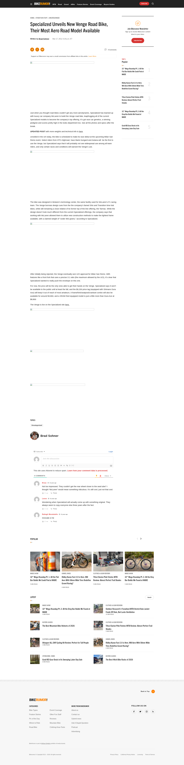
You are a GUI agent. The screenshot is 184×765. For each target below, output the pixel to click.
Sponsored (46, 656)
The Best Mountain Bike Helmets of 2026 (58, 625)
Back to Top (145, 691)
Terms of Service (150, 754)
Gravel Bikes (66, 573)
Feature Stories (82, 4)
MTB (54, 4)
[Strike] (52, 465)
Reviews (53, 719)
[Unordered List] (58, 465)
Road (60, 4)
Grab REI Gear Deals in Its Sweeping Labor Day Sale (62, 659)
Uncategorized (37, 425)
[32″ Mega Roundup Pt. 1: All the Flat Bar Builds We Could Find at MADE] (45, 561)
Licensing (140, 754)
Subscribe (144, 3)
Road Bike (33, 727)
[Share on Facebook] (32, 49)
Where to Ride (34, 723)
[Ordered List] (55, 465)
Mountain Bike (55, 723)
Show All (149, 597)
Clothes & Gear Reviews (101, 573)
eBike (73, 4)
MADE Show (34, 573)
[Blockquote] (61, 465)
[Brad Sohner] (34, 436)
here (81, 131)
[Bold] (43, 465)
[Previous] (137, 539)
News (53, 656)
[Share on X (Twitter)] (37, 49)
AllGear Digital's (45, 743)
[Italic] (46, 465)
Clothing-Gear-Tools (57, 727)
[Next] (141, 539)
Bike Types (33, 710)
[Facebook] (133, 711)
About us (74, 710)
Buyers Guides (109, 4)
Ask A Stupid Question (79, 723)
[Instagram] (146, 711)
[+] (73, 465)
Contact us (75, 714)
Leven (44, 498)
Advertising (75, 731)
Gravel (66, 4)
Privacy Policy (114, 754)
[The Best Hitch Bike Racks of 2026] (98, 659)
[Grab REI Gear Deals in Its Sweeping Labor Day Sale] (35, 659)
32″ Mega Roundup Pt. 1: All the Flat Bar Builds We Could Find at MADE (133, 71)
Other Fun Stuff (55, 714)
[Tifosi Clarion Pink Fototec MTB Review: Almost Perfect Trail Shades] (108, 561)
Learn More (92, 56)
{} (70, 465)
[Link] (67, 465)
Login (110, 451)
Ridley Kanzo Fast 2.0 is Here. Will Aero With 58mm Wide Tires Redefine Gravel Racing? (133, 86)
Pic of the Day (34, 719)
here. (67, 305)
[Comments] (106, 49)
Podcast (74, 727)
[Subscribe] (152, 711)
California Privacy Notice (128, 754)
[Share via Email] (42, 49)
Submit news (76, 719)
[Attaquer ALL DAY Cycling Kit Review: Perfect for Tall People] (35, 642)
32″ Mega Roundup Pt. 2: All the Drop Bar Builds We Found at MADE (133, 114)
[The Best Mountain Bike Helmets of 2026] (35, 625)
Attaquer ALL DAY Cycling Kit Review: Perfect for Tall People (65, 642)
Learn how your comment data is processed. (87, 471)
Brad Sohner (44, 39)
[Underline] (49, 465)
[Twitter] (140, 711)
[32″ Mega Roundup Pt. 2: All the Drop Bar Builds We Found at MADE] (140, 561)
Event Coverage (96, 4)
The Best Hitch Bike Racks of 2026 (119, 659)
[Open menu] (31, 4)
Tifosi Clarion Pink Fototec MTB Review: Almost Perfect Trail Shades (132, 100)
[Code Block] (64, 465)
